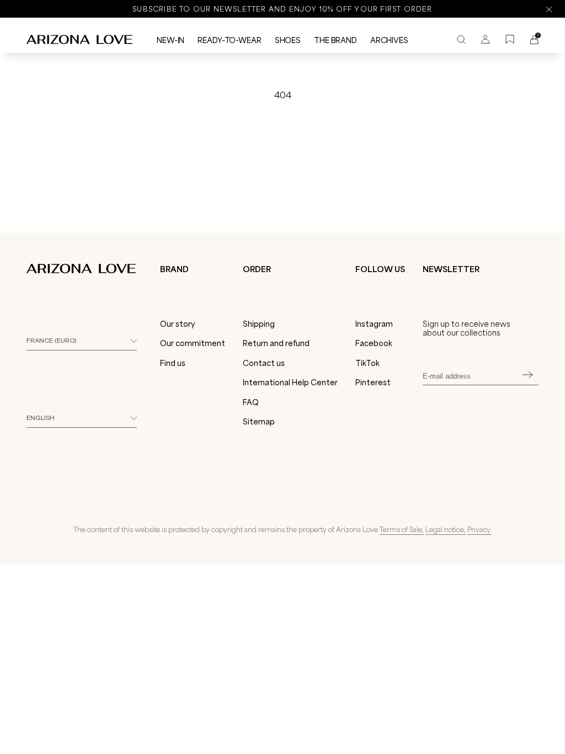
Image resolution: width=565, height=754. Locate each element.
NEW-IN (170, 40)
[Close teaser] (171, 723)
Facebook (373, 343)
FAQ (251, 402)
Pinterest (373, 382)
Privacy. (479, 529)
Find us (172, 363)
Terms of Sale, (402, 529)
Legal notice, (445, 529)
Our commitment (192, 343)
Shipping (259, 324)
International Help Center (290, 382)
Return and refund (276, 343)
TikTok (367, 363)
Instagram (374, 324)
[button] (89, 740)
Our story (177, 324)
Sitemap (259, 422)
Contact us (264, 363)
